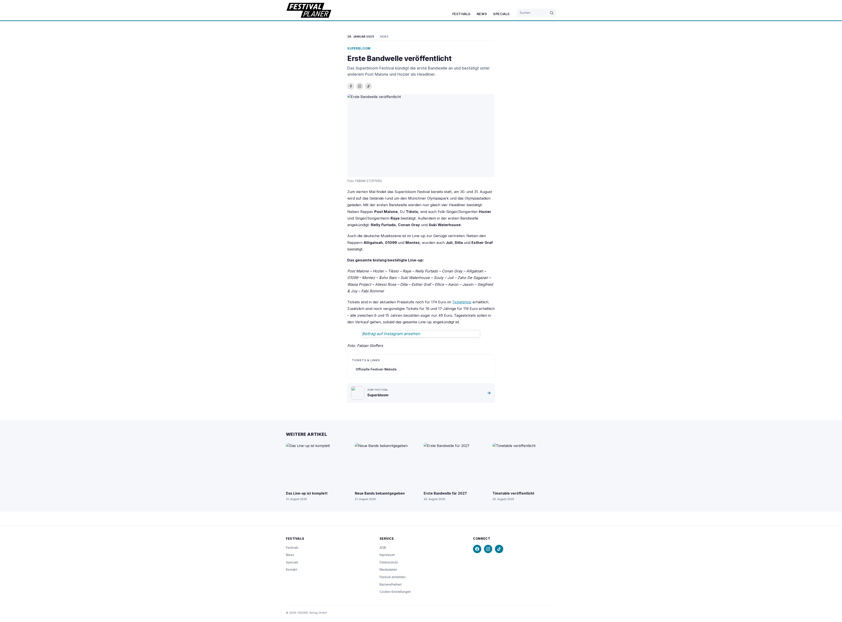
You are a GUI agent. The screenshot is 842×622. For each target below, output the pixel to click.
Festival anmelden (393, 577)
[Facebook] (477, 549)
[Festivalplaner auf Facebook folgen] (350, 86)
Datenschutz (389, 562)
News (482, 14)
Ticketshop (461, 302)
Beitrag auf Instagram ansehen (391, 333)
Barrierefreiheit (390, 584)
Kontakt (291, 569)
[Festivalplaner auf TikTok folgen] (368, 86)
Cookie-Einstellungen (395, 591)
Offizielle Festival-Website (376, 369)
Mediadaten (388, 569)
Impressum (387, 555)
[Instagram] (488, 549)
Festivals (461, 14)
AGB (383, 547)
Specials (501, 14)
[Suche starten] (552, 12)
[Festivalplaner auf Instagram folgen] (359, 86)
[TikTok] (499, 549)
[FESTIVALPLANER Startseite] (309, 10)
